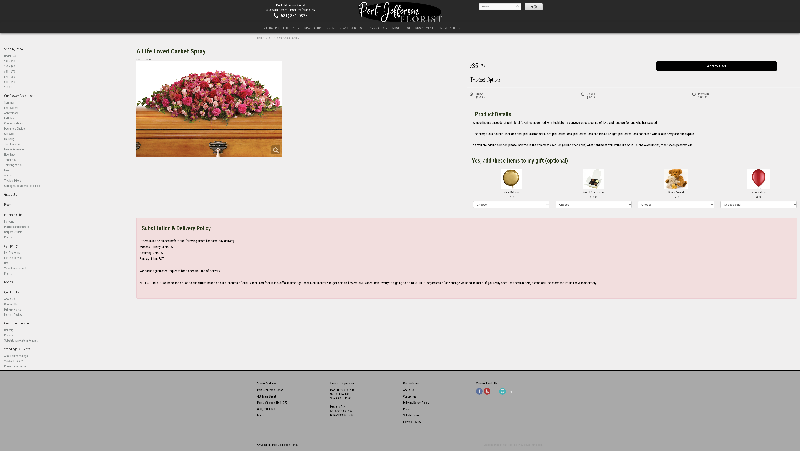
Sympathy (377, 28)
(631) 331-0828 (293, 15)
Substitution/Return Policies (21, 340)
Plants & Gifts (351, 28)
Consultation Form (15, 366)
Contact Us (11, 304)
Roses (397, 28)
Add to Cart (716, 66)
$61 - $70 (9, 71)
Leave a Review (13, 314)
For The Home (12, 252)
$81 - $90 (9, 82)
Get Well (9, 133)
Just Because (12, 144)
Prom (331, 28)
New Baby (9, 154)
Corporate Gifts (13, 232)
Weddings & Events (421, 28)
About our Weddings (16, 356)
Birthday (9, 118)
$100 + (8, 87)
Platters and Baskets (16, 227)
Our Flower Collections (278, 28)
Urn (6, 263)
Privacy (8, 335)
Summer (9, 102)
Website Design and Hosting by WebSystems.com (513, 444)
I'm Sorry (9, 139)
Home (260, 38)
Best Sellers (11, 107)
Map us (261, 415)
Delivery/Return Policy (416, 402)
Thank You (10, 160)
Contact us (409, 396)
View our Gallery (13, 361)
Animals (9, 175)
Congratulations (13, 123)
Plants (8, 237)
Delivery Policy (12, 309)
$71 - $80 (9, 76)
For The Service (13, 258)
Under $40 (10, 56)
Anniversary (11, 113)
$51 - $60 (9, 66)
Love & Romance (14, 149)
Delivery (8, 330)
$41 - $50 (9, 61)
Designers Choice (14, 128)
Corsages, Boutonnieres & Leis (22, 186)
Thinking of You (13, 165)
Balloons (9, 221)
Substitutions (411, 415)
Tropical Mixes (12, 180)
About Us (9, 299)
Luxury (8, 170)
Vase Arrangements (16, 268)
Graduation (313, 28)
